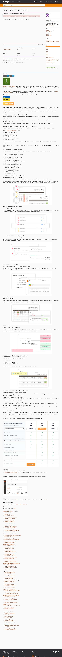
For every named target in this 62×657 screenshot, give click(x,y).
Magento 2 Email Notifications (11, 560)
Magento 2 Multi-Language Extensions (11, 595)
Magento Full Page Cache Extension (12, 539)
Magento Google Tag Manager (11, 526)
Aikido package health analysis (52, 41)
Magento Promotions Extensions (9, 589)
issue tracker (45, 499)
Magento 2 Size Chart (9, 547)
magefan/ (8, 9)
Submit (41, 1)
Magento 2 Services (7, 623)
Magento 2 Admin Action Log (10, 551)
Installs (47, 30)
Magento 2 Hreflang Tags (10, 596)
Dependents (48, 31)
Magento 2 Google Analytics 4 (10, 527)
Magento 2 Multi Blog (9, 573)
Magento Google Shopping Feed (11, 529)
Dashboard (34, 652)
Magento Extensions (7, 511)
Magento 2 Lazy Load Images (10, 541)
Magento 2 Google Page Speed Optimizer (13, 535)
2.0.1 (47, 56)
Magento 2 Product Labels (10, 591)
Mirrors (23, 652)
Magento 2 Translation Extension (11, 602)
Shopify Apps (5, 612)
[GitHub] (58, 652)
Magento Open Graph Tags (10, 522)
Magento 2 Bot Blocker (9, 548)
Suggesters (48, 33)
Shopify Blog (7, 614)
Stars (47, 34)
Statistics (14, 651)
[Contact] (53, 652)
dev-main (48, 45)
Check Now (15, 495)
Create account (49, 1)
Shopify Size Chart (8, 617)
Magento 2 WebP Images (10, 538)
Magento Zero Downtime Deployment (12, 605)
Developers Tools (6, 604)
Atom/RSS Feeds (6, 653)
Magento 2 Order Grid (11, 566)
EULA (15, 508)
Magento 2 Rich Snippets (10, 515)
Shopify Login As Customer (10, 613)
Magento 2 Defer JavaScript (10, 542)
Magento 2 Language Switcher (11, 599)
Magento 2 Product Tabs (9, 554)
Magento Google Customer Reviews (12, 530)
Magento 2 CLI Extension (9, 608)
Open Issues (48, 35)
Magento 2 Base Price (9, 582)
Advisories (48, 40)
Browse (35, 1)
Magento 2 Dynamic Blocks (10, 580)
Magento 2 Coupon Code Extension (12, 593)
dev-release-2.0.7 (49, 57)
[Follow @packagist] (56, 652)
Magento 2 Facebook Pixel (10, 577)
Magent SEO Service (9, 626)
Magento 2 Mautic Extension (10, 585)
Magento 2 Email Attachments (11, 557)
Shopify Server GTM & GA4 (10, 621)
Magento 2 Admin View (9, 558)
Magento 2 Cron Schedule (10, 607)
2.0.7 (47, 46)
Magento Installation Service (10, 629)
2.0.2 (47, 54)
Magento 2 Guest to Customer (11, 567)
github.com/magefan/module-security (54, 22)
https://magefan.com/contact (22, 504)
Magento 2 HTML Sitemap (10, 518)
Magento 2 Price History (9, 584)
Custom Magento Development (11, 628)
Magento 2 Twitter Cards (10, 521)
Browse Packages (15, 652)
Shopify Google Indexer (9, 619)
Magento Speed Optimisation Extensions (11, 533)
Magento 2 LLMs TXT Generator (11, 517)
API (22, 651)
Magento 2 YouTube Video (10, 587)
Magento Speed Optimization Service (12, 625)
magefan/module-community (7, 50)
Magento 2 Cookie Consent (10, 581)
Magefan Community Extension (11, 472)
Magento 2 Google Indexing (10, 531)
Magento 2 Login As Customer (11, 561)
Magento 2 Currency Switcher (11, 598)
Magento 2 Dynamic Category (10, 545)
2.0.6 (47, 48)
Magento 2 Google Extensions (9, 524)
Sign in (56, 1)
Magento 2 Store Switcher (10, 601)
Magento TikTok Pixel (9, 578)
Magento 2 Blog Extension (10, 572)
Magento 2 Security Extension (9, 86)
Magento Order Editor (9, 564)
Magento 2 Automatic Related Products (12, 590)
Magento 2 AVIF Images (9, 536)
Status (33, 651)
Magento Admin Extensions (8, 544)
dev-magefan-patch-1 (50, 62)
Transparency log (49, 25)
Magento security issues (12, 130)
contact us (17, 499)
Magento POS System (9, 569)
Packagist (6, 2)
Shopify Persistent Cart (9, 616)
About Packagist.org (5, 652)
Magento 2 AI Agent (8, 550)
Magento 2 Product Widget (10, 555)
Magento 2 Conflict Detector (10, 610)
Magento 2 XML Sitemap (9, 520)
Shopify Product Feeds (9, 620)
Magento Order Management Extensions (11, 563)
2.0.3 (47, 52)
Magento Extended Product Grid (11, 552)
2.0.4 (47, 51)
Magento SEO (7, 514)
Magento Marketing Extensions (9, 575)
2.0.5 (47, 49)
